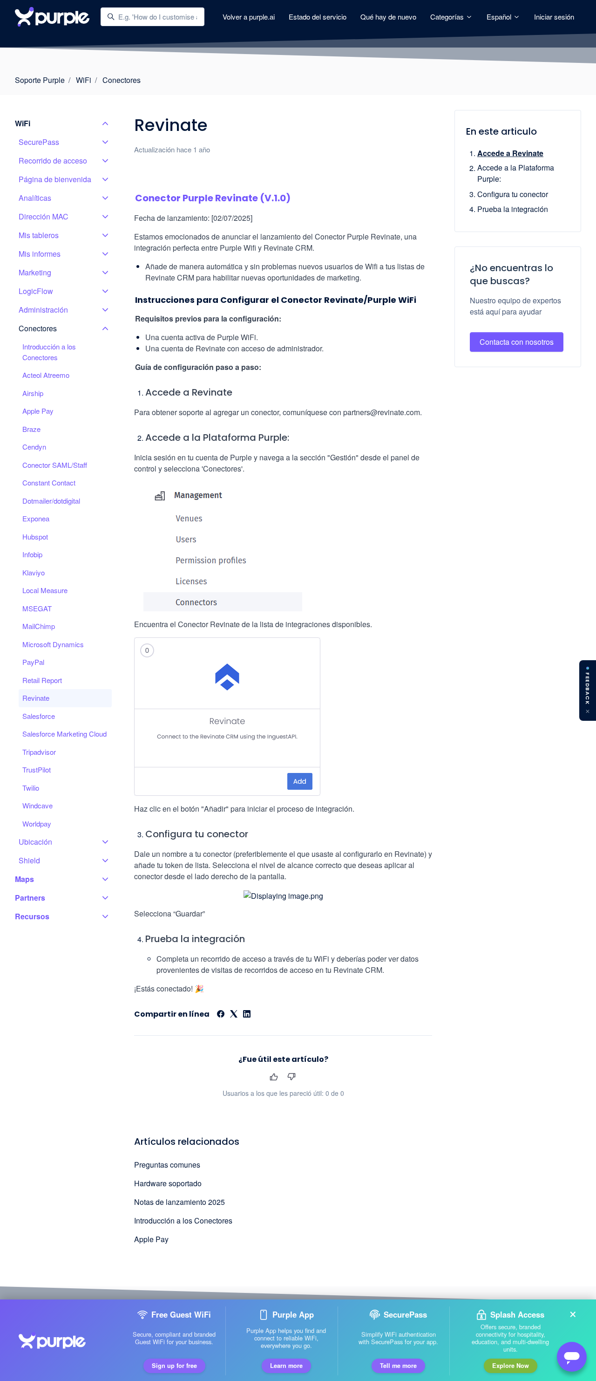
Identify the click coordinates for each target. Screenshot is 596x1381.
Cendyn (34, 446)
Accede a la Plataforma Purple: (515, 174)
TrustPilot (36, 769)
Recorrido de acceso (53, 160)
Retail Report (42, 680)
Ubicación (35, 841)
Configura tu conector (512, 194)
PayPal (33, 662)
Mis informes (40, 253)
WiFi (83, 80)
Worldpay (36, 823)
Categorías (448, 16)
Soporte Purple (40, 80)
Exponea (35, 518)
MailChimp (38, 626)
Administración (43, 309)
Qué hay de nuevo (388, 16)
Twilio (30, 788)
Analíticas (35, 197)
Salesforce (38, 716)
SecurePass (39, 142)
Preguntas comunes (167, 1164)
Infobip (32, 554)
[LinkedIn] (247, 1014)
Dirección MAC (43, 216)
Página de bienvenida (55, 179)
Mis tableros (39, 235)
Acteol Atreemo (45, 375)
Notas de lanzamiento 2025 (179, 1201)
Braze (31, 429)
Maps (24, 879)
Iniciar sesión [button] (554, 16)
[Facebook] (220, 1014)
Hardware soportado (168, 1183)
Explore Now (510, 1364)
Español (500, 16)
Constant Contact (48, 482)
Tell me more (398, 1364)
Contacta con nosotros (517, 342)
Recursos (32, 916)
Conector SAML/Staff (54, 465)
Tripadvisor (39, 752)
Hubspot (35, 536)
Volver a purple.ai (249, 16)
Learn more (286, 1364)
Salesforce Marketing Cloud (64, 733)
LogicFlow (36, 291)
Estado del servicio (317, 16)
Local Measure (45, 590)
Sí (273, 1076)
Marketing (35, 272)
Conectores (121, 80)
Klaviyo (33, 572)
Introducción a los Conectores (183, 1220)
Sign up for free (174, 1364)
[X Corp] (233, 1014)
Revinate (35, 698)
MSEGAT (37, 608)
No (291, 1076)
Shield (29, 860)
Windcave (37, 805)
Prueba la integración (512, 209)
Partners (30, 897)
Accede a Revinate (510, 153)
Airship (32, 393)
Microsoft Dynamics (53, 644)
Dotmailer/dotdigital (51, 501)
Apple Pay (151, 1239)
